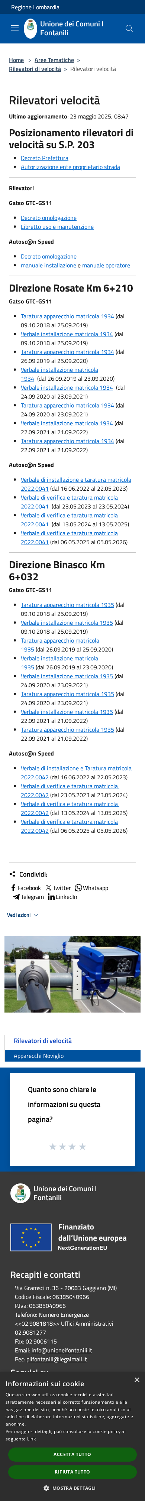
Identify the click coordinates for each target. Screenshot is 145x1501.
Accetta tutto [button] (72, 1454)
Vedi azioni (19, 915)
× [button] (136, 1380)
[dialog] (72, 1436)
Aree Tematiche (54, 59)
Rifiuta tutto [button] (72, 1472)
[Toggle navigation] (14, 27)
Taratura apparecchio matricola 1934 (67, 316)
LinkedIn (66, 896)
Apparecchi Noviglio (39, 1055)
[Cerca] (129, 28)
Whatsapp (95, 887)
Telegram (32, 896)
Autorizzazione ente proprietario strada (70, 166)
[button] (72, 1488)
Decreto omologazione (49, 217)
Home (16, 59)
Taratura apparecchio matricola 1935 (67, 604)
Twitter (62, 887)
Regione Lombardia (35, 7)
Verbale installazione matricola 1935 (67, 622)
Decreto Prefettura (44, 157)
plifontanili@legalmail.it (56, 1359)
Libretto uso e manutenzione (57, 226)
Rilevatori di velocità (35, 68)
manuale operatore (107, 265)
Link (31, 1439)
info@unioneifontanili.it (62, 1350)
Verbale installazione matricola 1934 (67, 333)
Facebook (29, 887)
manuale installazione (48, 265)
